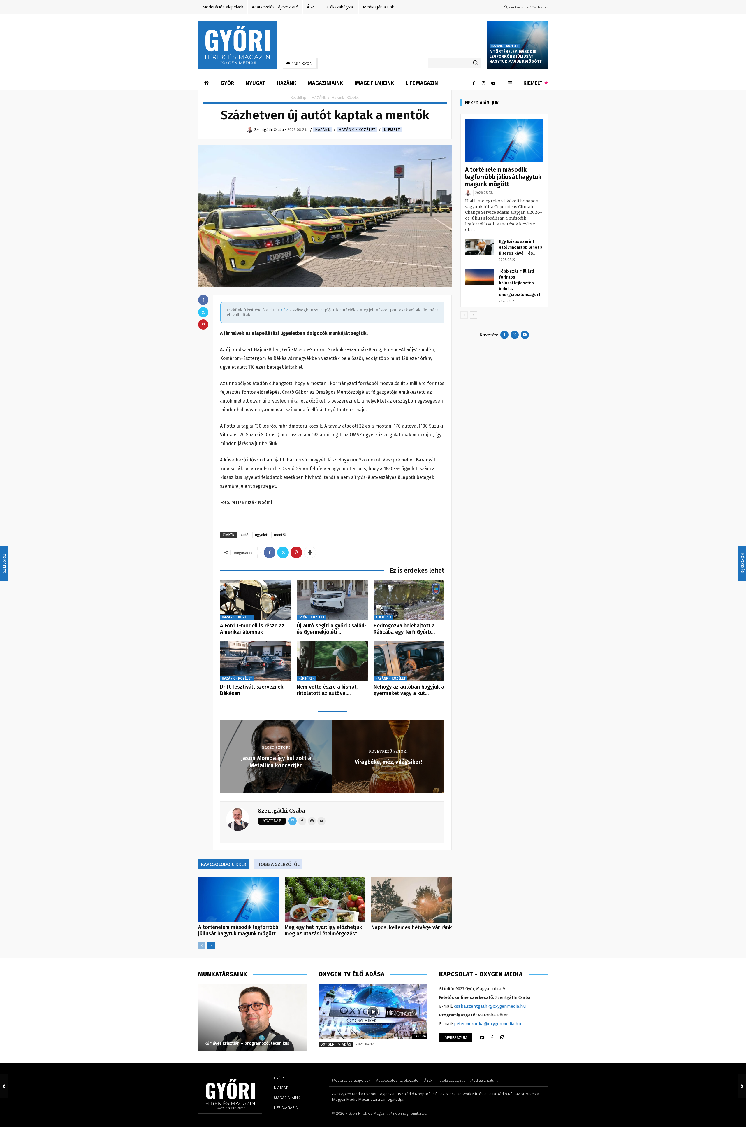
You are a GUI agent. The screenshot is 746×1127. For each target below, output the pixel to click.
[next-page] (211, 945)
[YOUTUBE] (482, 1038)
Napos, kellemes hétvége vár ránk (411, 927)
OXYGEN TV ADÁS (335, 1044)
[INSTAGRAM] (502, 1038)
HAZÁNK (319, 97)
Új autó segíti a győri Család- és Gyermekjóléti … (332, 628)
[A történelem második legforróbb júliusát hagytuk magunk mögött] (238, 899)
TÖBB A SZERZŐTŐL (279, 864)
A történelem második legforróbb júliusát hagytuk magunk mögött (516, 56)
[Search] (475, 63)
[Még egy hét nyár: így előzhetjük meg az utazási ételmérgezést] (325, 899)
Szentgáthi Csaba (281, 810)
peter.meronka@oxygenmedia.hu (487, 1023)
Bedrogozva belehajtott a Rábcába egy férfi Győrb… (404, 628)
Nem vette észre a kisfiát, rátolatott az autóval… (327, 690)
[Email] (292, 821)
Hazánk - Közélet (504, 46)
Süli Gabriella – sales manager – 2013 (240, 1043)
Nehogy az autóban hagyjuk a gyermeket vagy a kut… (409, 690)
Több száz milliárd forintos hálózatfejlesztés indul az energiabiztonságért (519, 283)
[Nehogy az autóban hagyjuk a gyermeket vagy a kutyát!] (409, 661)
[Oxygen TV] (373, 1011)
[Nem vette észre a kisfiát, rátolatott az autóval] (332, 661)
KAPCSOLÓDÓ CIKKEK (224, 864)
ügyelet (261, 534)
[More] (310, 552)
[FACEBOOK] (492, 1038)
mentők (280, 534)
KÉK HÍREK (383, 617)
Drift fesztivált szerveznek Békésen (251, 690)
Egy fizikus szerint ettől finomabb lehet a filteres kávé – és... (520, 247)
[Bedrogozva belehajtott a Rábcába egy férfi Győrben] (409, 600)
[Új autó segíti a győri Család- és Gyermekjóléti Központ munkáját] (332, 600)
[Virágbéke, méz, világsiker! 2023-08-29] (742, 1086)
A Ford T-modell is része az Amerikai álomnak (252, 628)
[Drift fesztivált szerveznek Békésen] (255, 661)
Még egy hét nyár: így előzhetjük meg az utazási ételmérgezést (323, 930)
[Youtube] (493, 83)
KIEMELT (392, 129)
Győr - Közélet (311, 617)
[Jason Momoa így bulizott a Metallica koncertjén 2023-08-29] (4, 1086)
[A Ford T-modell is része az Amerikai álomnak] (255, 600)
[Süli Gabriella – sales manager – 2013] (252, 1017)
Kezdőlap (298, 97)
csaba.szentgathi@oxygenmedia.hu (490, 1006)
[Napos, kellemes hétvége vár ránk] (411, 899)
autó (245, 534)
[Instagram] (483, 83)
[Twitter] (283, 552)
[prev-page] (201, 945)
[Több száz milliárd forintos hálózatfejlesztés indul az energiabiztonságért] (479, 277)
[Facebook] (473, 83)
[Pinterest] (296, 552)
